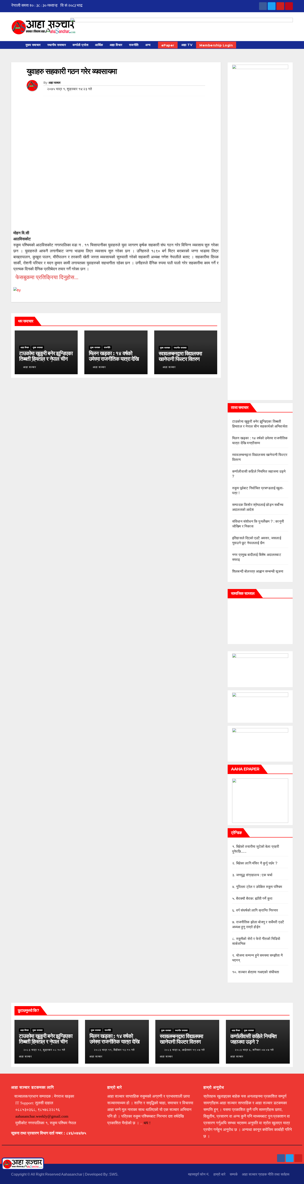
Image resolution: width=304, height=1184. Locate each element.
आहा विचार (116, 45)
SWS (113, 1174)
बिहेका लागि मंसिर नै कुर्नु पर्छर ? (256, 863)
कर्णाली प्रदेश (80, 45)
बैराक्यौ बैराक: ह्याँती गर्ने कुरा (254, 898)
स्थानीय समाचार (56, 45)
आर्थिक (99, 45)
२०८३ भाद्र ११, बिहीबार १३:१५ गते (114, 1049)
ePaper (167, 45)
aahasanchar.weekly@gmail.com (41, 1116)
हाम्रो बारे (219, 1174)
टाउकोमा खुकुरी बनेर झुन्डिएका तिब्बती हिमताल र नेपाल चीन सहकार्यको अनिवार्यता (46, 359)
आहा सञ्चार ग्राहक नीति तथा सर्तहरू (266, 1174)
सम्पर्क (234, 1174)
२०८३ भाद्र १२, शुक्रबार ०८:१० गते (44, 1049)
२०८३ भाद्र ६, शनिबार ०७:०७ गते (254, 1049)
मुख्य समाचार (33, 45)
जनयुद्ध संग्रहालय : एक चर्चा (254, 875)
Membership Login (216, 45)
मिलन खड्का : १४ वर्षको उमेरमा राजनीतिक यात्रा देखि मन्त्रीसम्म (114, 359)
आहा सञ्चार (55, 83)
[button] (291, 45)
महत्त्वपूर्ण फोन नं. (198, 1174)
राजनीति (134, 45)
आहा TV (187, 45)
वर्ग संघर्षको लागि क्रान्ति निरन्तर (257, 910)
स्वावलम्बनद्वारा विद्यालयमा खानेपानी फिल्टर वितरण (180, 356)
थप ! (147, 1123)
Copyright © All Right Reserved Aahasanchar (47, 1174)
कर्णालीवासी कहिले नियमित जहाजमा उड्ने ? (253, 1039)
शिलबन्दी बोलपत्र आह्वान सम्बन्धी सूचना (257, 571)
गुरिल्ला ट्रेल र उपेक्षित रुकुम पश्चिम (259, 887)
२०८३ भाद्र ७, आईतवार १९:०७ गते (184, 1049)
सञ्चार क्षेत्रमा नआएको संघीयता (258, 972)
